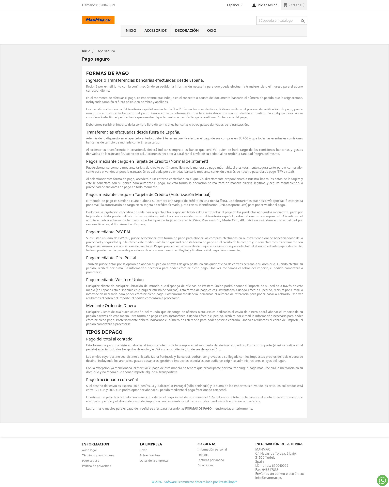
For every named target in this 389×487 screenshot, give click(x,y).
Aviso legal (89, 450)
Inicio (130, 30)
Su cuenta (206, 444)
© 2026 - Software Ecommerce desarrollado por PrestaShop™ (194, 482)
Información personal (212, 449)
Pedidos (203, 455)
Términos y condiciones (98, 455)
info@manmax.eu (268, 477)
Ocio (211, 30)
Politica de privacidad (96, 466)
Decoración (187, 30)
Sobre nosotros (150, 455)
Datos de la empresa (154, 460)
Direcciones (205, 465)
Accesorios (155, 30)
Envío (143, 450)
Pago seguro (90, 460)
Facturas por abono (211, 460)
